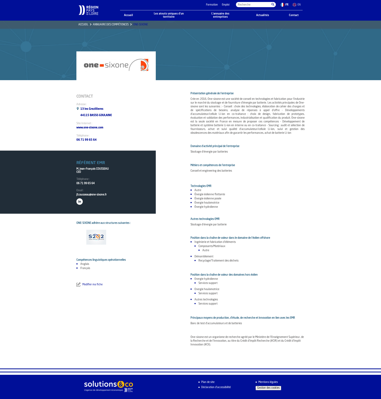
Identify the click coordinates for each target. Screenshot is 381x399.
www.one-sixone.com (89, 127)
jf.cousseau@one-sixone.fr (91, 194)
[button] (273, 4)
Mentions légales (268, 382)
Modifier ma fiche (92, 284)
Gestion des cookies (268, 388)
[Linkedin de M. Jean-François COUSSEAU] (79, 200)
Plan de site (208, 382)
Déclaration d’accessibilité (216, 387)
